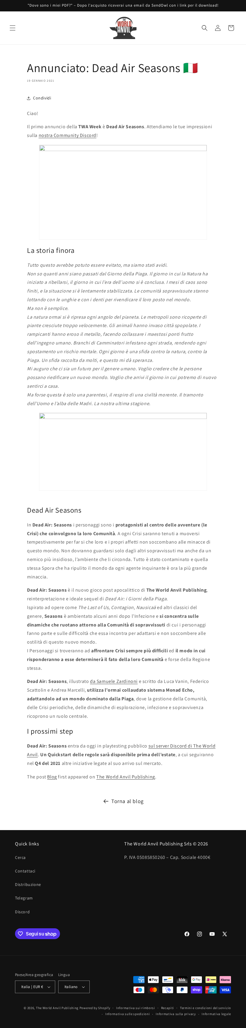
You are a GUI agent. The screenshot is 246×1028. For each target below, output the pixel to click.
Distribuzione (28, 884)
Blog (52, 777)
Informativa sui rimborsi (135, 1008)
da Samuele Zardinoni (114, 681)
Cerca (20, 857)
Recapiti (167, 1008)
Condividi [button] (42, 98)
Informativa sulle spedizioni (127, 1014)
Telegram (24, 898)
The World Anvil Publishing (125, 777)
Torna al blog (127, 801)
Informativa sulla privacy (176, 1014)
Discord (22, 911)
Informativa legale (216, 1014)
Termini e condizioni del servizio (205, 1008)
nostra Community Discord (67, 135)
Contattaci (25, 871)
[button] (12, 28)
